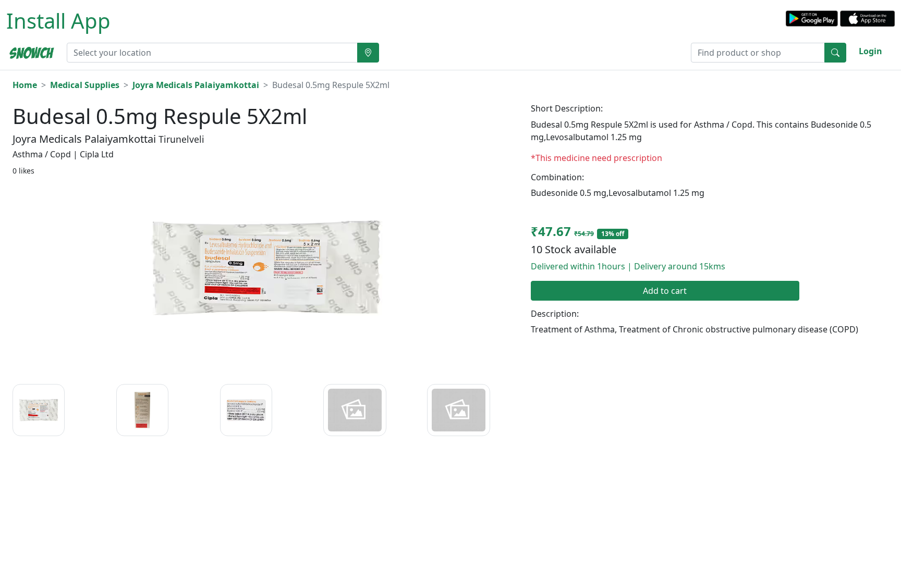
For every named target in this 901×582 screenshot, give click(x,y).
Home (25, 85)
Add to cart (665, 290)
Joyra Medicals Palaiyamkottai (195, 85)
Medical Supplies (84, 85)
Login (870, 51)
